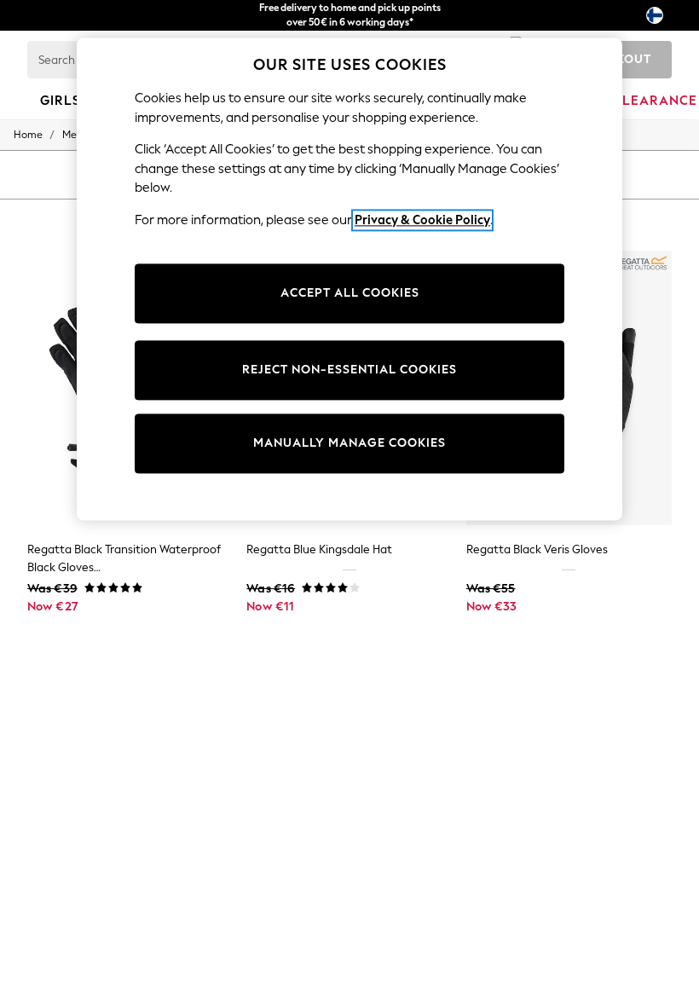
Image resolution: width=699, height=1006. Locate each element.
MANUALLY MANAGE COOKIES (349, 444)
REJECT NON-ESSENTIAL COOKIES (349, 370)
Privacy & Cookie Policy (422, 220)
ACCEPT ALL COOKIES (349, 293)
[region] (349, 279)
